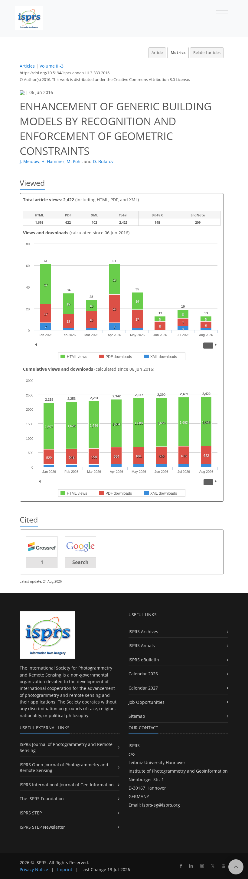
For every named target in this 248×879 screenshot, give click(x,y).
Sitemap (137, 716)
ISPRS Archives (143, 631)
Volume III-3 (52, 66)
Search (80, 562)
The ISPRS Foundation (42, 798)
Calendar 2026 (143, 674)
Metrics (178, 52)
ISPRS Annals (142, 645)
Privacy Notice (34, 869)
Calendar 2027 (143, 688)
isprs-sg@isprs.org (161, 805)
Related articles (206, 52)
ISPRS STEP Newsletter (42, 827)
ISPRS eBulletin (144, 660)
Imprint (64, 869)
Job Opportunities (147, 702)
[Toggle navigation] (222, 14)
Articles (27, 66)
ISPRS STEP (31, 813)
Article (157, 52)
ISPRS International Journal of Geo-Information (67, 784)
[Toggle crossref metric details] (41, 546)
